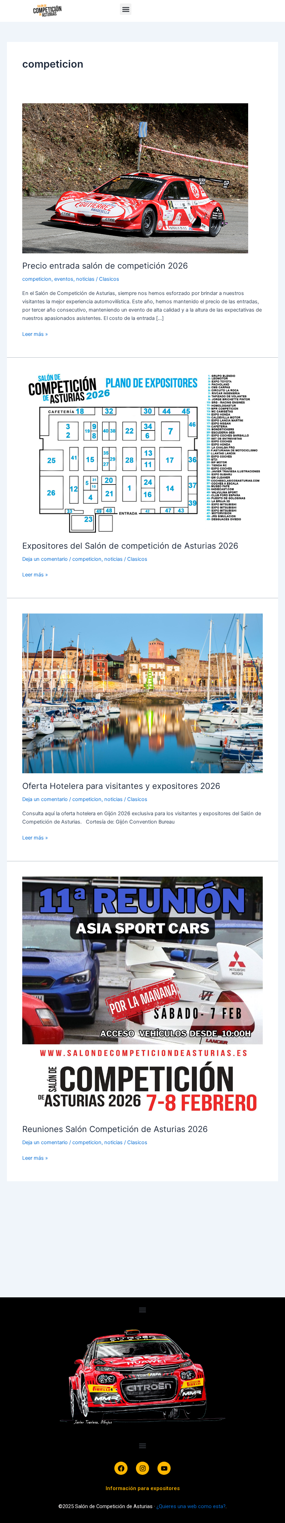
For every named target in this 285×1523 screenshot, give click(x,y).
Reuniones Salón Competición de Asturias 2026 (115, 1129)
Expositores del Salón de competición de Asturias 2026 (130, 546)
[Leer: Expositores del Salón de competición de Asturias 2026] (142, 453)
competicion (36, 279)
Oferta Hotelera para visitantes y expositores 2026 (121, 786)
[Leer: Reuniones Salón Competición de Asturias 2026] (142, 996)
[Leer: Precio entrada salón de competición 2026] (135, 178)
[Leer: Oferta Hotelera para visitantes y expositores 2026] (142, 693)
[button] (125, 9)
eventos (63, 279)
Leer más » (35, 333)
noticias (85, 279)
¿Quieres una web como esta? (191, 1506)
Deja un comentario (45, 559)
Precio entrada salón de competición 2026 (105, 266)
